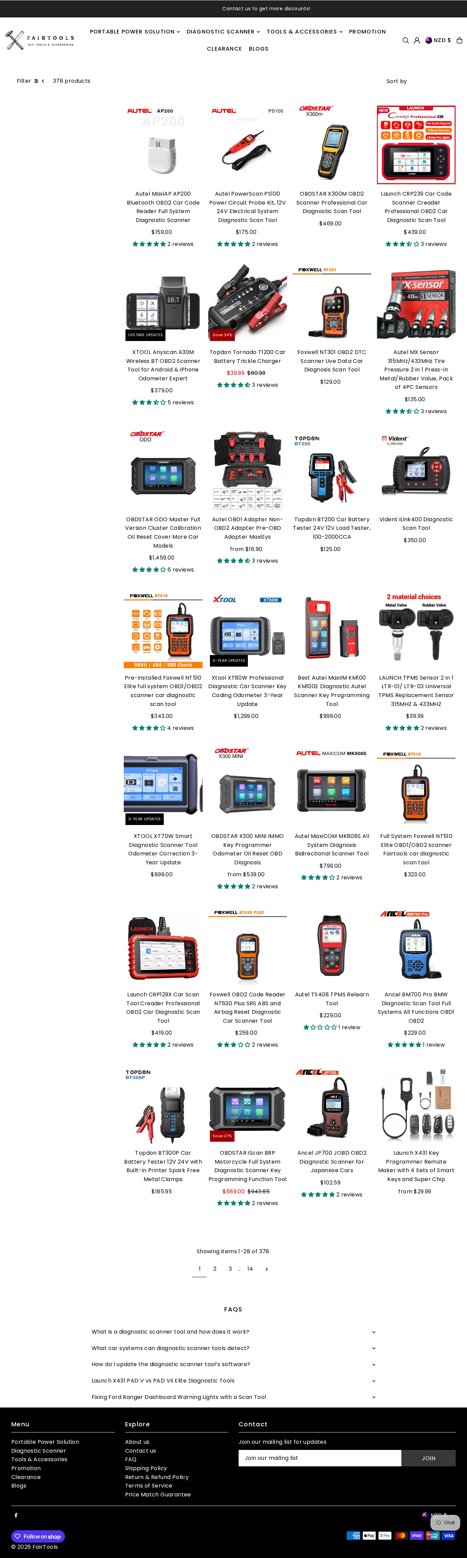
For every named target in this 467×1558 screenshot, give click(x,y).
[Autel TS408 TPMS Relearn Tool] (332, 945)
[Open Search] (406, 40)
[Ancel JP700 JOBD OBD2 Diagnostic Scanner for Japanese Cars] (332, 1103)
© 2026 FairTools (34, 1547)
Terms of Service (149, 1486)
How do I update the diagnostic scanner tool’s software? (171, 1364)
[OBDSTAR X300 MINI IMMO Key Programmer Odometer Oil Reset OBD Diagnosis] (247, 787)
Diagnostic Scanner (38, 1451)
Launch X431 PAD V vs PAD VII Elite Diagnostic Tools (163, 1381)
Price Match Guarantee (158, 1494)
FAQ (131, 1459)
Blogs (18, 1486)
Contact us (140, 1451)
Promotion (26, 1468)
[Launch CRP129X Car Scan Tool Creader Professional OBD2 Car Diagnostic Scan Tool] (163, 945)
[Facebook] (16, 1516)
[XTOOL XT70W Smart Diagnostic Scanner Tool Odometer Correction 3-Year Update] (163, 787)
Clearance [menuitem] (224, 49)
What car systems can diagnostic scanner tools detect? (171, 1348)
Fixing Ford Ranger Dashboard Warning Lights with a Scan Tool (179, 1397)
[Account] (417, 40)
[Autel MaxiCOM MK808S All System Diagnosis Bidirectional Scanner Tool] (332, 787)
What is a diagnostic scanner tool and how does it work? (171, 1332)
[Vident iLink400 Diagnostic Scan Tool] (416, 470)
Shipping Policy (146, 1468)
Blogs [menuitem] (259, 49)
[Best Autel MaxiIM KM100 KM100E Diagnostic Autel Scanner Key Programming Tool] (332, 628)
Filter (24, 81)
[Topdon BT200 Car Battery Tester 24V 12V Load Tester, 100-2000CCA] (332, 470)
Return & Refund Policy (157, 1477)
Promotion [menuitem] (367, 32)
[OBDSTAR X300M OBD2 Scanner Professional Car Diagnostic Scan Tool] (332, 144)
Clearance (26, 1477)
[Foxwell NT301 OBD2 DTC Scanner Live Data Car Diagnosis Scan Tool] (332, 303)
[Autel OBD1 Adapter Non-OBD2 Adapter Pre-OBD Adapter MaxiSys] (247, 470)
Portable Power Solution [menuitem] (132, 32)
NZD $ (443, 40)
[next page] (267, 1269)
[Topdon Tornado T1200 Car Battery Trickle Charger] (247, 303)
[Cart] (459, 40)
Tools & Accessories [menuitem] (302, 32)
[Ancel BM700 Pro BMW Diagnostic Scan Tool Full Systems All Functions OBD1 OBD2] (416, 945)
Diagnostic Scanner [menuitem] (221, 32)
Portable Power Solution (45, 1442)
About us (137, 1442)
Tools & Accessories (39, 1459)
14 (250, 1269)
